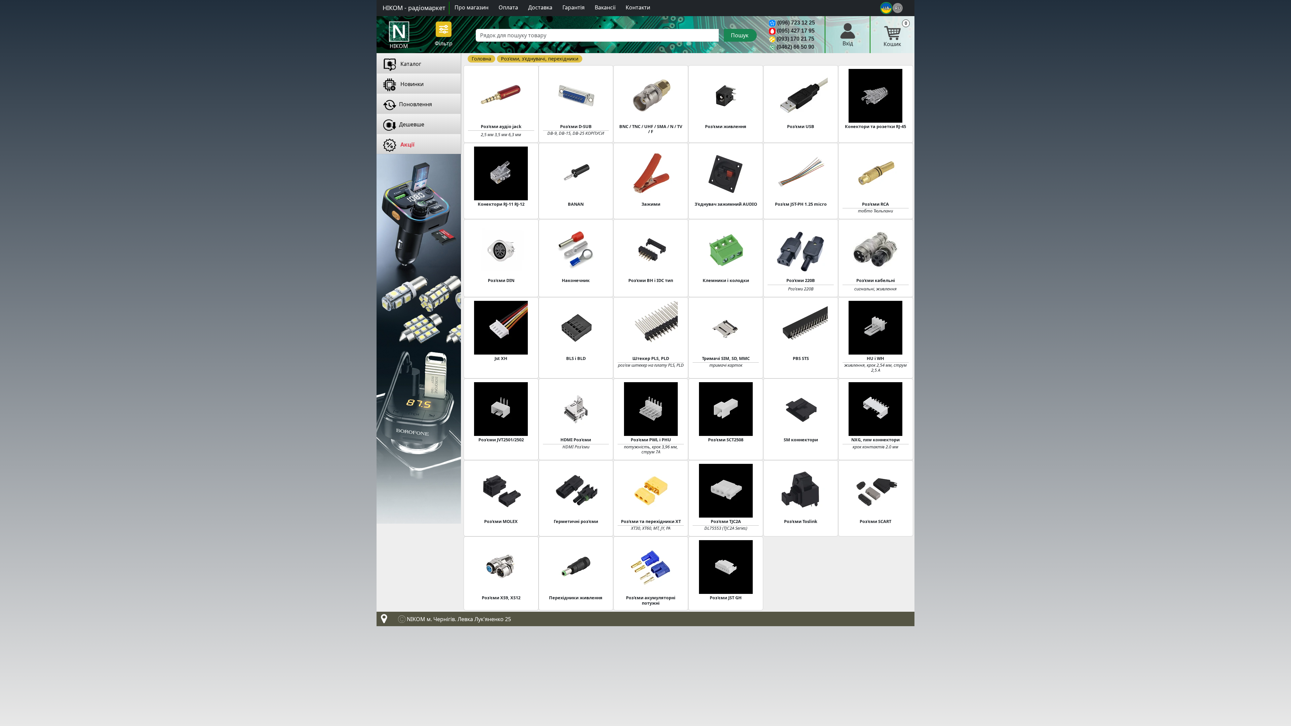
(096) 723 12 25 (796, 23)
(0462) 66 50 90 (795, 47)
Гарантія (573, 7)
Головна (481, 58)
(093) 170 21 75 (795, 39)
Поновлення (415, 104)
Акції (407, 144)
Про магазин (471, 7)
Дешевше (411, 124)
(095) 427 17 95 (796, 31)
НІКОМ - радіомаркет (414, 8)
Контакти (638, 7)
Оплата (508, 7)
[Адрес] (382, 620)
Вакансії (605, 7)
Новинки (411, 84)
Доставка (540, 7)
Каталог (410, 64)
